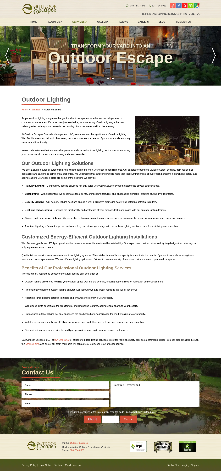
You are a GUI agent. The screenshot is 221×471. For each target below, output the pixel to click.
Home (33, 22)
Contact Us (183, 22)
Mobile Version (73, 465)
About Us (54, 22)
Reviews (123, 22)
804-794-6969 (61, 339)
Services (78, 21)
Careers (143, 22)
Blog (162, 22)
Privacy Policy (29, 465)
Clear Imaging (182, 465)
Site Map (58, 465)
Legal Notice (45, 465)
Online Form (32, 343)
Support (195, 465)
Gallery (102, 22)
